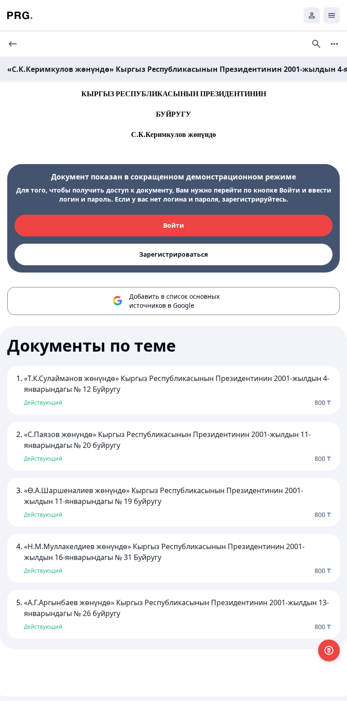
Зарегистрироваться (173, 254)
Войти (173, 225)
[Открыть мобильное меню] (332, 15)
